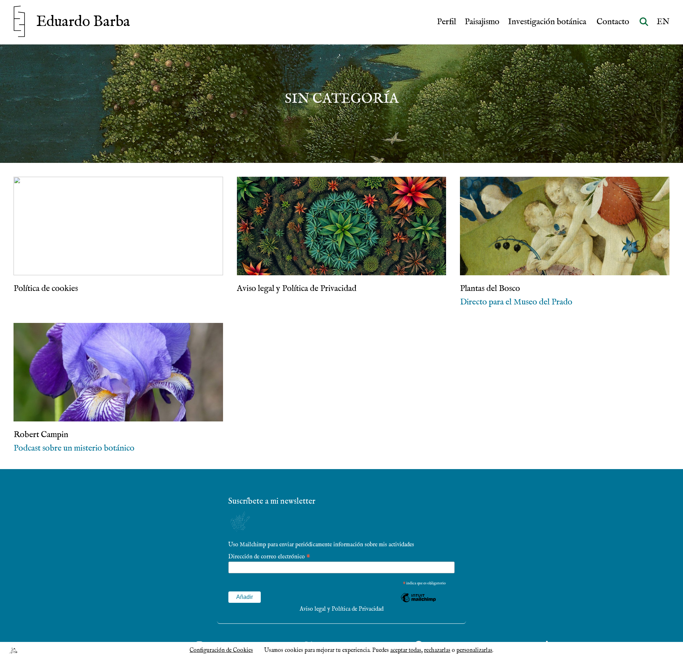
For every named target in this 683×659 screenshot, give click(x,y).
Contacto (614, 22)
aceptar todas (405, 650)
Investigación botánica (548, 22)
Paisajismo (482, 22)
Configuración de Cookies (221, 650)
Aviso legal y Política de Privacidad (341, 609)
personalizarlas (474, 650)
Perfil (446, 22)
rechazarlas (437, 650)
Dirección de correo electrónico (269, 556)
